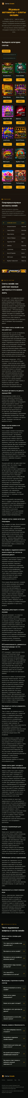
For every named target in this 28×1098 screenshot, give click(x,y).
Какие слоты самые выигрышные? (10, 996)
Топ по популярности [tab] (9, 58)
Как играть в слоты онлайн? (12, 951)
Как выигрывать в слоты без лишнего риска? (12, 1018)
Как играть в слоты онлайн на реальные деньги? (13, 958)
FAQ (19, 1080)
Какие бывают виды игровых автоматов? (12, 966)
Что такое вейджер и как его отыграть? (12, 1030)
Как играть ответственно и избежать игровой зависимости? (12, 1062)
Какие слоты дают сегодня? (12, 1003)
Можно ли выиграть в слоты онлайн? (12, 988)
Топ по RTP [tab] (6, 51)
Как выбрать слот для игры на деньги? (13, 1010)
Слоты (3, 1080)
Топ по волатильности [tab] (9, 54)
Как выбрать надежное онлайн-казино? (11, 1038)
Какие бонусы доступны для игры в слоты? (12, 1046)
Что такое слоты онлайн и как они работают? (13, 944)
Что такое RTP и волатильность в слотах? (11, 973)
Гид (15, 1080)
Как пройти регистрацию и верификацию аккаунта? (12, 1053)
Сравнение (10, 1080)
